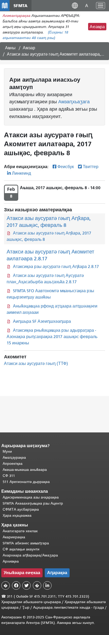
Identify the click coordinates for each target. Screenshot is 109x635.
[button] (75, 5)
